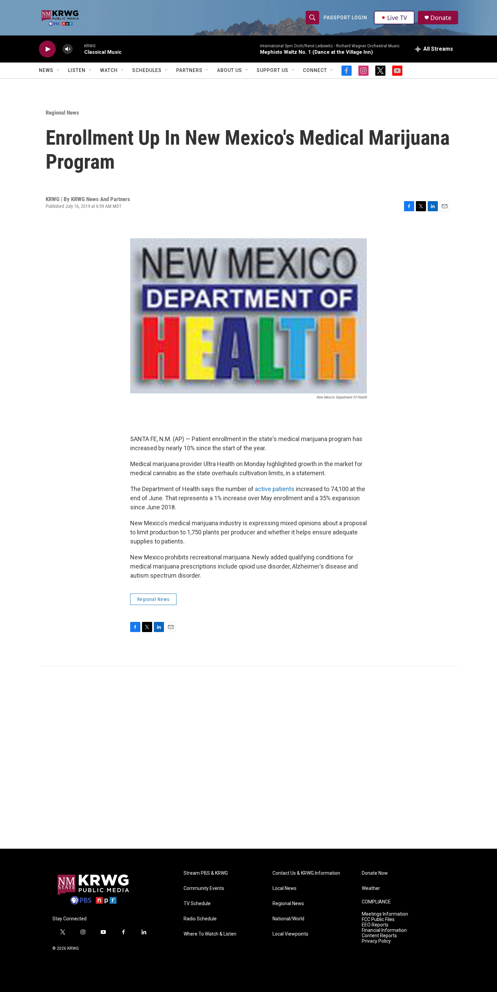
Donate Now (375, 873)
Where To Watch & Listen (210, 934)
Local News (285, 888)
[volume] (67, 49)
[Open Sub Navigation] (58, 70)
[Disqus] (248, 757)
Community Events (204, 888)
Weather (371, 888)
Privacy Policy (376, 941)
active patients (274, 488)
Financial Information (384, 930)
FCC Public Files (378, 919)
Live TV (397, 18)
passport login (345, 17)
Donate (440, 17)
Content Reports (379, 935)
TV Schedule (197, 903)
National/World (288, 918)
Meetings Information (385, 914)
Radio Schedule (200, 918)
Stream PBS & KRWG (206, 873)
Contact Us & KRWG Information (306, 873)
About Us (229, 70)
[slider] (78, 48)
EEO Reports (375, 924)
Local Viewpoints (290, 934)
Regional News (62, 112)
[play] (47, 49)
